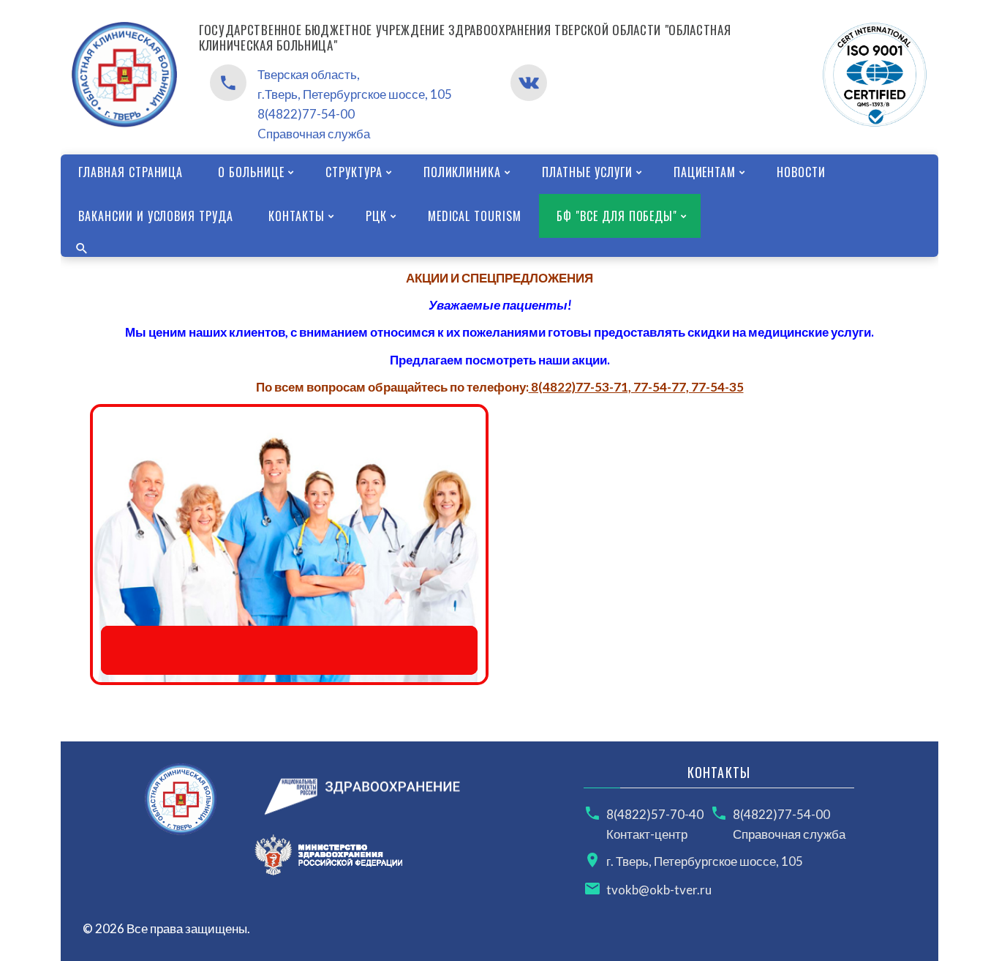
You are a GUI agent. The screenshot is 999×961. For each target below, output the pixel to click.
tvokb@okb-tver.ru (659, 889)
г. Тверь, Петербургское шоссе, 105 (704, 861)
